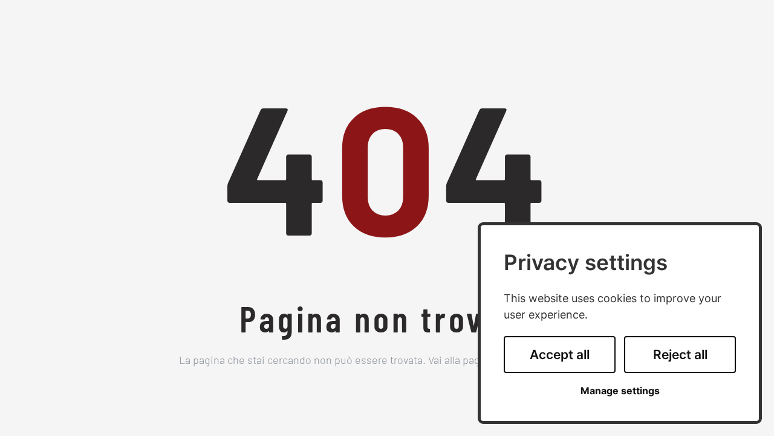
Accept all (560, 354)
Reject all (680, 354)
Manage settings (620, 391)
